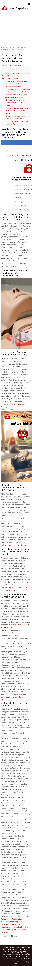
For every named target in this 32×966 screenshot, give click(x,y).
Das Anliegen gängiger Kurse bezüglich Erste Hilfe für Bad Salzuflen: (16, 110)
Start (2, 48)
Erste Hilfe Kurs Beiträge (11, 48)
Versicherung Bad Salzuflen (11, 919)
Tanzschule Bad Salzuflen (11, 927)
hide (19, 69)
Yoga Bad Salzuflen (17, 924)
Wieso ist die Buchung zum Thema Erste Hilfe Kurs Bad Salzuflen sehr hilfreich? (16, 84)
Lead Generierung (18, 958)
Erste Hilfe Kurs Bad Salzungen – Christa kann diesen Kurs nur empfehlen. (15, 407)
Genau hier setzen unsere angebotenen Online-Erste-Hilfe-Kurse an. (16, 102)
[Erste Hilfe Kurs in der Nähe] (16, 8)
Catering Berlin (9, 958)
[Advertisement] (16, 29)
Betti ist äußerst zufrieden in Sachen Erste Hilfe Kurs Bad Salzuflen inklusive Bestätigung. (16, 76)
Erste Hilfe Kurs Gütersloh (18, 545)
